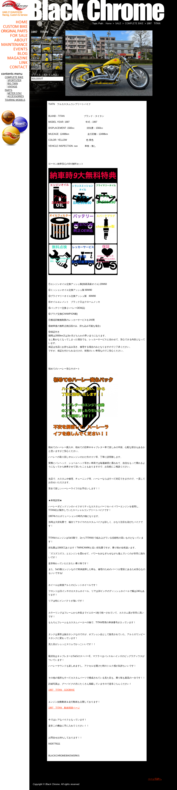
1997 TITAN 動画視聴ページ (64, 707)
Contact (14, 67)
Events (14, 49)
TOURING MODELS (15, 100)
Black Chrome (14, 8)
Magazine (14, 58)
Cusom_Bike (14, 26)
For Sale (14, 35)
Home (14, 22)
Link (14, 62)
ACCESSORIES (15, 96)
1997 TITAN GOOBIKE (61, 690)
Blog (14, 53)
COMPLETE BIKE (14, 77)
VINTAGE (12, 86)
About (14, 40)
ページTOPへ (155, 779)
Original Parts (14, 31)
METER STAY (14, 93)
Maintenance (14, 44)
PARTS (8, 90)
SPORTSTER (14, 80)
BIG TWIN (12, 83)
